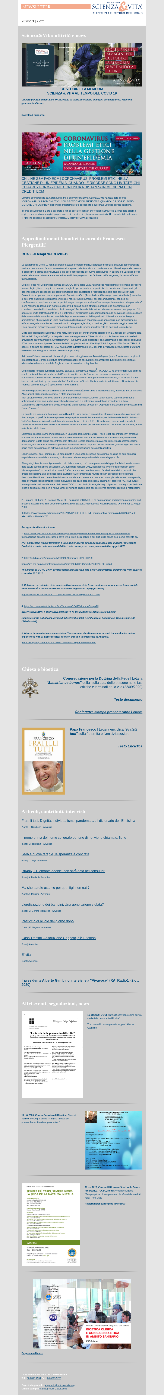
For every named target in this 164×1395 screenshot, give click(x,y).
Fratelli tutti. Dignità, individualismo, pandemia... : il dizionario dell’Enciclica (78, 820)
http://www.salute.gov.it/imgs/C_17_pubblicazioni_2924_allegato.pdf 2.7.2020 (61, 594)
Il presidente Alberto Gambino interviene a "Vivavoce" (65, 980)
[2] (75, 441)
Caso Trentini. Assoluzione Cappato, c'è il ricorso (59, 938)
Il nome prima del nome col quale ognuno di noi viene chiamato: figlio (74, 837)
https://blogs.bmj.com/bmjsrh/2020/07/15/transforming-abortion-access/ (59, 642)
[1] (23, 500)
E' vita (26, 954)
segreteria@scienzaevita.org (60, 1385)
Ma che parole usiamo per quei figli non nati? (55, 887)
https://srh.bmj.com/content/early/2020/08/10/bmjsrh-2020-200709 (58, 558)
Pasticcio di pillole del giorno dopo (48, 921)
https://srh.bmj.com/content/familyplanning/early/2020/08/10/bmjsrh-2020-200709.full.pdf (67, 564)
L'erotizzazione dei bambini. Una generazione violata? (63, 904)
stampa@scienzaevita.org (53, 1388)
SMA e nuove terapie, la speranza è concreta (55, 854)
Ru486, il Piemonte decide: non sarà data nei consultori (63, 871)
